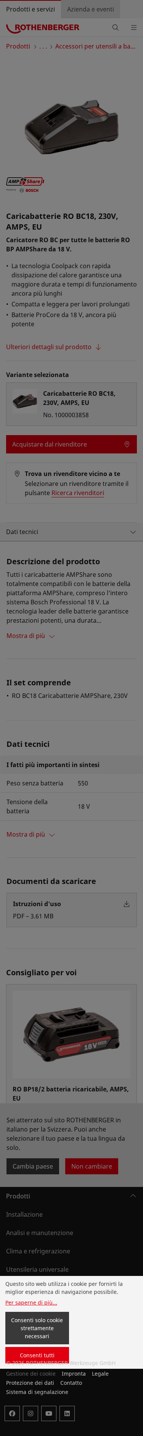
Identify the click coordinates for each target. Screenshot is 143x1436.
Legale (100, 1373)
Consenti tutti (37, 1355)
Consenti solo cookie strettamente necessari (37, 1328)
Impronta (74, 1373)
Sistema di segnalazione (37, 1392)
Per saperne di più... (31, 1302)
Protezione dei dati (30, 1382)
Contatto (71, 1382)
